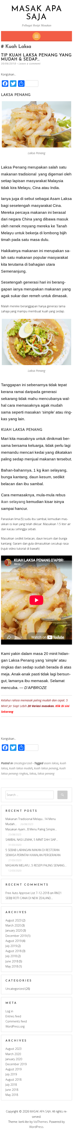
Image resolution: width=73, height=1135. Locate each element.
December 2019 (16, 936)
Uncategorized (23, 763)
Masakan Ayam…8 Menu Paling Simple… (31, 829)
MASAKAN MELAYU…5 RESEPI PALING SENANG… (36, 865)
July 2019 (11, 946)
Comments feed (16, 1021)
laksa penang (46, 773)
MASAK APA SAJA (36, 13)
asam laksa (51, 763)
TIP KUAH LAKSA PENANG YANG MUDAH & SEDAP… (36, 57)
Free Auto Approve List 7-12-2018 (27, 893)
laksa (32, 773)
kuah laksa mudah (21, 768)
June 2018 (11, 961)
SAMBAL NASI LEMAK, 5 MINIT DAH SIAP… (31, 840)
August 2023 (13, 920)
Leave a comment (30, 63)
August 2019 (13, 941)
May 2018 (11, 966)
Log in (9, 1011)
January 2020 (13, 930)
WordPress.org (15, 1026)
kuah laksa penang (46, 768)
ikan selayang (13, 502)
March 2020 (13, 925)
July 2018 (11, 956)
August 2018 (13, 951)
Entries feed (13, 1016)
